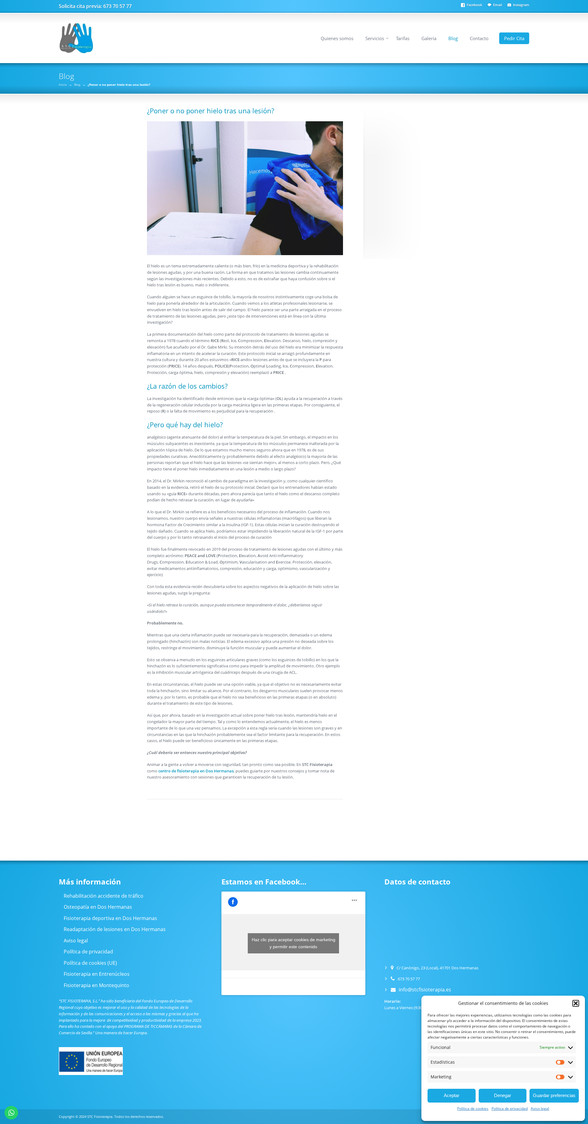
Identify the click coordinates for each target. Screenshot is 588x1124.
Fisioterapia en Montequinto (96, 985)
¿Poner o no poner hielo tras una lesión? (210, 110)
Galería (428, 38)
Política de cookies (472, 1108)
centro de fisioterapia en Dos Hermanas (196, 771)
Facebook (474, 4)
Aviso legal (540, 1108)
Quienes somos (337, 38)
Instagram (521, 4)
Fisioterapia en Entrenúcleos (97, 974)
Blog (453, 38)
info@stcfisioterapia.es (425, 989)
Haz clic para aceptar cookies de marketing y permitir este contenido (293, 943)
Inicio (63, 84)
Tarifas (402, 38)
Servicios (374, 38)
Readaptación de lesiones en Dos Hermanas (115, 929)
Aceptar (451, 1095)
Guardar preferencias (554, 1095)
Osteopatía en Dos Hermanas (98, 906)
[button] (576, 1003)
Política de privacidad (510, 1108)
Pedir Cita (514, 38)
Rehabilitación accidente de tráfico (103, 895)
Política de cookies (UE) (90, 963)
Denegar (502, 1095)
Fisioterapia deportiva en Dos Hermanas (110, 918)
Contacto (479, 38)
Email (497, 4)
